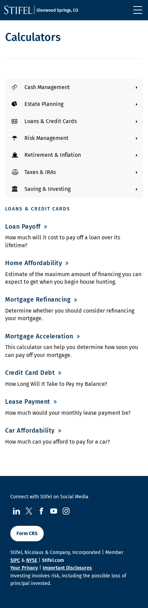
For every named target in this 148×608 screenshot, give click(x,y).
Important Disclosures (67, 568)
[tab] (74, 87)
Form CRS (27, 533)
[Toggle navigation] (137, 10)
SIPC (15, 560)
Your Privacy (24, 568)
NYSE (31, 560)
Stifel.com (53, 560)
